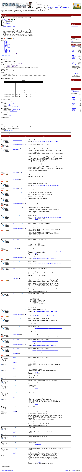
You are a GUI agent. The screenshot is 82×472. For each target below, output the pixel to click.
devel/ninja (9, 105)
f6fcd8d (8, 23)
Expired (73, 104)
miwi (14, 427)
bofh (14, 357)
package (6, 64)
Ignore (73, 98)
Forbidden (73, 99)
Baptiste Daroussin (16, 179)
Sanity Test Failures (74, 84)
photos (57, 9)
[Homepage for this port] (2, 38)
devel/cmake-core (11, 104)
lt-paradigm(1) (7, 47)
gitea (72, 63)
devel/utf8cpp (14, 103)
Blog (72, 32)
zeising (14, 411)
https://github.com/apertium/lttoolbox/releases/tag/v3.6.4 (45, 315)
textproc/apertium (9, 115)
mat (14, 380)
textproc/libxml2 (13, 111)
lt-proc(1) (6, 49)
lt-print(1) (6, 48)
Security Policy (73, 30)
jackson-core (74, 47)
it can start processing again (48, 12)
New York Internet (4, 470)
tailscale (73, 51)
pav (14, 442)
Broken (73, 95)
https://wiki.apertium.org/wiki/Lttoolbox (9, 26)
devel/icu (12, 110)
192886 (36, 404)
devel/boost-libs (16, 109)
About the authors (74, 27)
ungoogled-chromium (73, 58)
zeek (72, 59)
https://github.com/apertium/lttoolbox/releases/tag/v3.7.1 (45, 258)
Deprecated (73, 97)
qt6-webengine (74, 56)
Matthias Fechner (16, 334)
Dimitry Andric (15, 149)
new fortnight (74, 111)
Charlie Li (14, 318)
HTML (75, 469)
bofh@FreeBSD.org (8, 20)
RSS (79, 469)
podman (73, 62)
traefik (73, 50)
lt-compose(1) (7, 44)
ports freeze (5, 12)
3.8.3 (2, 19)
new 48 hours (74, 109)
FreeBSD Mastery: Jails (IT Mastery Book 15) (60, 7)
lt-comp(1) (6, 43)
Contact (72, 33)
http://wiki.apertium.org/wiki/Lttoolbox (39, 460)
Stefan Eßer (15, 268)
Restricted (73, 100)
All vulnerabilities (76, 73)
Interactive (73, 106)
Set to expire (73, 105)
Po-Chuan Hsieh (16, 208)
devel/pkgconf (15, 106)
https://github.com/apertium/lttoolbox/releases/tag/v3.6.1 (45, 341)
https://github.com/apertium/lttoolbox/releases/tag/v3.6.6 (45, 311)
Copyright (66, 470)
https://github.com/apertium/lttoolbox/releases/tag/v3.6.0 (45, 345)
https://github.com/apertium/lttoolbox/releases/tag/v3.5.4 (45, 350)
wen (14, 385)
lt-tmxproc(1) (7, 51)
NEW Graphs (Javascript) (75, 91)
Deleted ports (73, 83)
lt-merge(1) (6, 46)
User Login (73, 16)
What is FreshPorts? (74, 26)
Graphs (72, 90)
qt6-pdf (73, 55)
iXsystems (8, 470)
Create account (73, 17)
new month (73, 113)
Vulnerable (73, 103)
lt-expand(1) (6, 45)
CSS (76, 469)
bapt (14, 432)
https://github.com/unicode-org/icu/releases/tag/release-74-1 (48, 217)
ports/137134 (38, 462)
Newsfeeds (73, 85)
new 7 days (73, 110)
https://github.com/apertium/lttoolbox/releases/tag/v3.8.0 (45, 185)
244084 (36, 372)
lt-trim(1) (6, 52)
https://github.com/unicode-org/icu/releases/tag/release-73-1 (48, 251)
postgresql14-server (75, 64)
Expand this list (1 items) (8, 130)
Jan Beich (14, 215)
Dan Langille (73, 470)
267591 (36, 243)
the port (6, 62)
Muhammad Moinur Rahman (17, 140)
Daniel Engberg (15, 172)
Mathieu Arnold (15, 353)
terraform (73, 52)
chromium (73, 53)
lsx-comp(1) (6, 41)
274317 (36, 219)
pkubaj (14, 362)
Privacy (72, 31)
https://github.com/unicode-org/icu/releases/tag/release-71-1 (48, 328)
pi (13, 397)
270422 (36, 253)
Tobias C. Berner (16, 293)
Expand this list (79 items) (6, 55)
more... (72, 41)
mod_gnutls (73, 46)
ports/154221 (38, 444)
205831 (36, 388)
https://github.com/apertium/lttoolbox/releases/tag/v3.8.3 (45, 141)
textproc (4, 19)
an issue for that (58, 12)
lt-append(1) (6, 42)
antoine (14, 392)
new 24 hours (74, 108)
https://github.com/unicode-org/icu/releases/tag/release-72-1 (48, 263)
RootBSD (12, 470)
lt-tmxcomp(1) (7, 50)
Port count (73, 94)
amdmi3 (14, 448)
